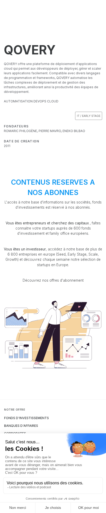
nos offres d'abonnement (63, 280)
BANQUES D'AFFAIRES (21, 426)
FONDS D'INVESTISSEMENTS (26, 418)
